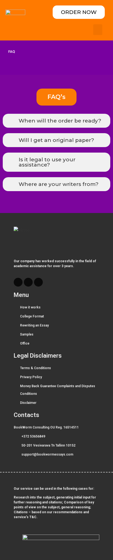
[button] (97, 29)
